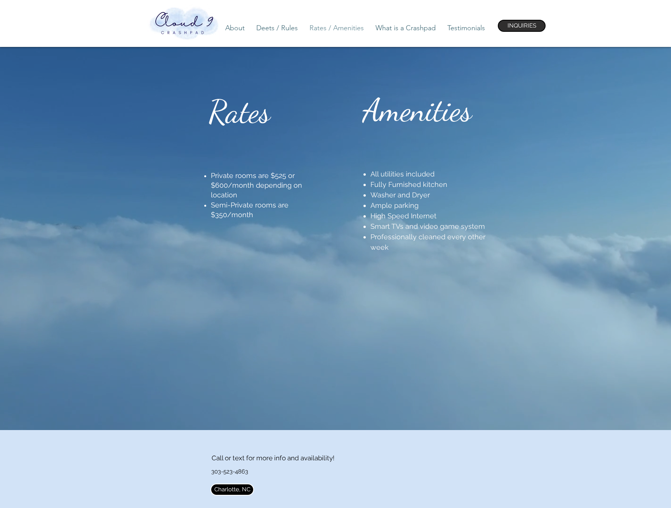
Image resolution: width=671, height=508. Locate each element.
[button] (232, 490)
